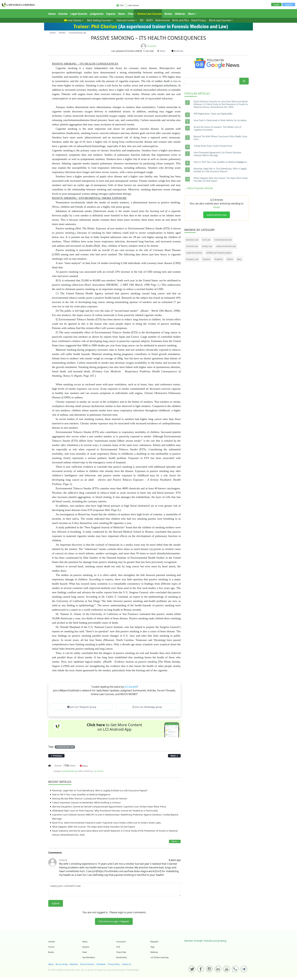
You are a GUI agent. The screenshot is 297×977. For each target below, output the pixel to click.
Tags (152, 946)
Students (218, 259)
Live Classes (75, 20)
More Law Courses (220, 20)
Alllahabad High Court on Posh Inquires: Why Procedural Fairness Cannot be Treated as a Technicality (105, 810)
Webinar (180, 13)
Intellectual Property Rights (218, 252)
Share (162, 51)
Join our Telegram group (83, 706)
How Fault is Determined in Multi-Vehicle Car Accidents (220, 120)
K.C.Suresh (151, 46)
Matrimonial (162, 20)
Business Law (192, 239)
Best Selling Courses (99, 20)
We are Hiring (61, 964)
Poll (118, 946)
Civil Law (206, 239)
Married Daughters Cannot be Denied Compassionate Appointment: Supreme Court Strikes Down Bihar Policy (109, 806)
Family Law (207, 246)
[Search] (244, 81)
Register (289, 4)
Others (230, 259)
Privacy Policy (114, 964)
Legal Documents (194, 252)
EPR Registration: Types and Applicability (213, 114)
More (191, 13)
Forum (51, 946)
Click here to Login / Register (114, 921)
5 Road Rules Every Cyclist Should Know (213, 146)
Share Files (121, 952)
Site (121, 5)
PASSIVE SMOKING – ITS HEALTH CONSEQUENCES (148, 38)
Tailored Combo (125, 20)
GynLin (63, 860)
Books (168, 13)
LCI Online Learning (159, 957)
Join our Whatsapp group (148, 706)
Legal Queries (78, 13)
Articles (63, 13)
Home (52, 13)
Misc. (239, 259)
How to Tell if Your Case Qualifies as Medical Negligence (81, 794)
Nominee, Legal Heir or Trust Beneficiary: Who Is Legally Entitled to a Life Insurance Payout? (99, 790)
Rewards (154, 941)
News (121, 13)
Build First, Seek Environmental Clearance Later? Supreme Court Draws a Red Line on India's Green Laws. (106, 822)
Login (276, 4)
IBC (142, 20)
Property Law (192, 259)
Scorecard (120, 941)
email (216, 207)
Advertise (74, 964)
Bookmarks (121, 957)
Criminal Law (192, 246)
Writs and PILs (180, 20)
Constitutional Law (65, 747)
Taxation (206, 259)
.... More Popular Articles (198, 188)
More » (175, 841)
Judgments (96, 13)
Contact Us (126, 964)
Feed (84, 952)
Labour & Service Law (226, 246)
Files (130, 13)
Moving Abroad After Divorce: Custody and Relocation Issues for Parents (89, 798)
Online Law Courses (149, 13)
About (50, 964)
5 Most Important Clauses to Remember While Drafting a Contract (86, 802)
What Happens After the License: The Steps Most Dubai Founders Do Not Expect (93, 826)
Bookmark (178, 51)
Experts (110, 13)
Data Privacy (198, 20)
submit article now (216, 214)
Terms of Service (87, 964)
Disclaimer (101, 964)
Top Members (88, 957)
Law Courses (133, 5)
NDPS (149, 20)
